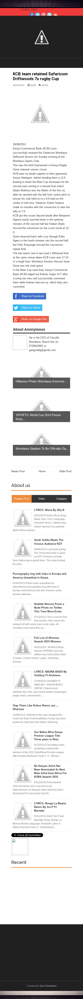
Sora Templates (48, 986)
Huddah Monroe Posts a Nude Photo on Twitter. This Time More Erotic (49, 608)
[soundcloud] (55, 14)
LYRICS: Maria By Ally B (49, 509)
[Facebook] (31, 14)
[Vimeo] (49, 14)
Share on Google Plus (34, 319)
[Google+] (43, 14)
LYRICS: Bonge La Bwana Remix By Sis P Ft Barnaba (50, 807)
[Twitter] (37, 14)
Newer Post (18, 471)
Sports (45, 85)
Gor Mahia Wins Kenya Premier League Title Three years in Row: (48, 736)
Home (42, 471)
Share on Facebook (32, 296)
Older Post (65, 471)
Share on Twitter (30, 307)
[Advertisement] (41, 894)
